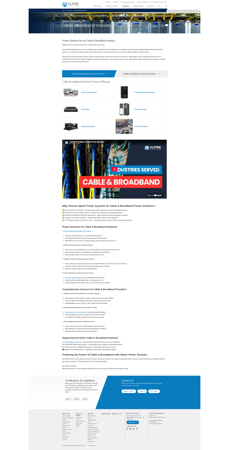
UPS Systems (85, 109)
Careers (64, 420)
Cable (77, 427)
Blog (159, 6)
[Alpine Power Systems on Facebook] (136, 429)
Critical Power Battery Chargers (144, 92)
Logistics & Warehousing (94, 432)
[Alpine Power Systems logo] (70, 4)
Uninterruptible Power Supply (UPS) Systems (77, 231)
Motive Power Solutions (79, 424)
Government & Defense (93, 430)
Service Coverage (66, 416)
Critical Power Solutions (79, 418)
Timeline (64, 435)
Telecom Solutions (80, 421)
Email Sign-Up (133, 422)
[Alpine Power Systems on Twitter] (133, 429)
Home (63, 10)
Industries (125, 6)
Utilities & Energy (92, 416)
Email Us (142, 391)
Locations (108, 2)
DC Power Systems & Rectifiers (74, 278)
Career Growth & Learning (66, 423)
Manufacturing (91, 442)
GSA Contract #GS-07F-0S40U (159, 2)
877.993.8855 (116, 2)
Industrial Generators (88, 126)
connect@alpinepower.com (128, 2)
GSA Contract (65, 437)
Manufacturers (138, 6)
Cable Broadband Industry (80, 10)
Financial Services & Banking (92, 438)
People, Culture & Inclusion (66, 426)
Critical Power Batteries (89, 92)
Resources (150, 6)
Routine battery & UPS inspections (76, 312)
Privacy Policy (92, 445)
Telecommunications (93, 424)
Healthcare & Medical (93, 428)
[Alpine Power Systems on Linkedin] (127, 429)
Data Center (90, 426)
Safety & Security (92, 436)
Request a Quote (129, 391)
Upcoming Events (66, 433)
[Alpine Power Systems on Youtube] (130, 429)
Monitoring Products (141, 126)
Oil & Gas (90, 418)
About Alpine (97, 6)
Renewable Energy (92, 434)
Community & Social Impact (67, 430)
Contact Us (65, 439)
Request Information (143, 2)
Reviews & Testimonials (68, 418)
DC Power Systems (140, 109)
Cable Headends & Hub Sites (73, 342)
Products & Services (112, 6)
